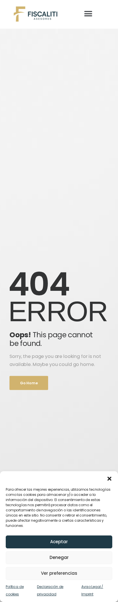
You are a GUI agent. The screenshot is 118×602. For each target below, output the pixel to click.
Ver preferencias (59, 573)
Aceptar (59, 542)
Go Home (29, 382)
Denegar (59, 557)
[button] (109, 478)
